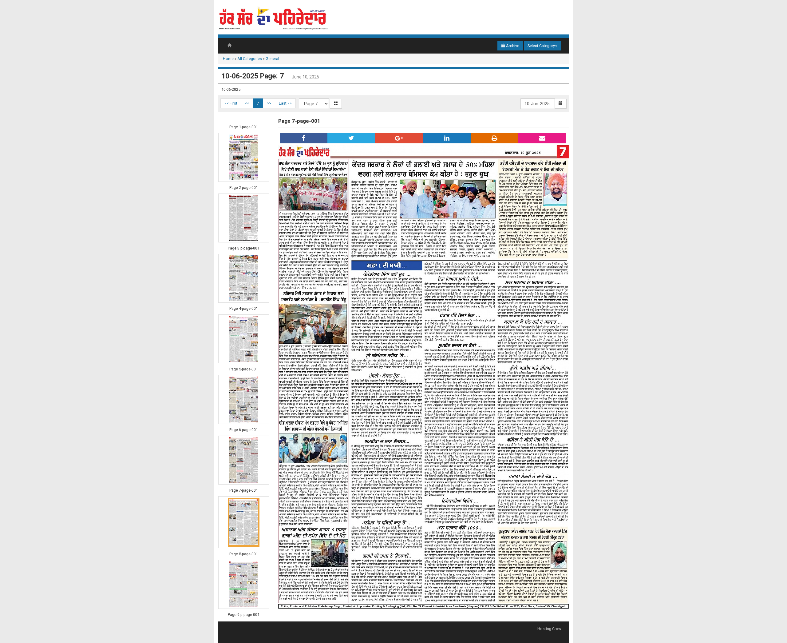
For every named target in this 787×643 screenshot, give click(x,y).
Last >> (285, 103)
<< (247, 103)
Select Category (541, 45)
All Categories (249, 58)
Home (228, 58)
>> (269, 103)
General (272, 58)
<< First (230, 103)
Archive (512, 45)
